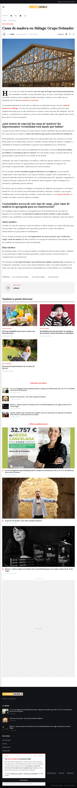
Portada (4, 20)
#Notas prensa (51, 773)
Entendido (24, 780)
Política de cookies (70, 785)
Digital (4, 744)
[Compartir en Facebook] (11, 16)
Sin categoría (12, 20)
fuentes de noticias (30, 100)
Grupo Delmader (63, 194)
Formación (6, 747)
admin (12, 34)
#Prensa (61, 773)
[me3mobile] (38, 7)
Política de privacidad (57, 785)
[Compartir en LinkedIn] (20, 16)
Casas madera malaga (38, 277)
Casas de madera (53, 277)
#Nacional (70, 773)
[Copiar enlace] (25, 16)
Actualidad (6, 740)
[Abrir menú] (3, 7)
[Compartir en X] (16, 16)
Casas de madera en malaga (20, 277)
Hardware (6, 751)
